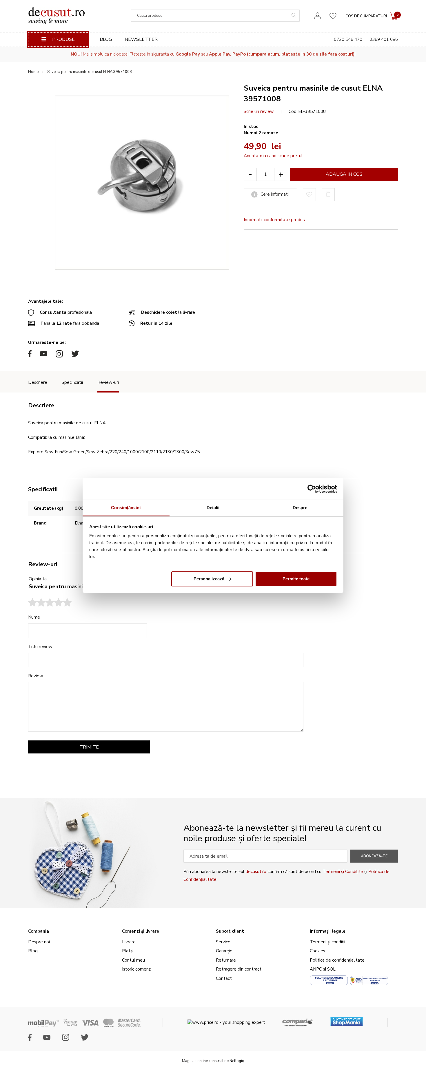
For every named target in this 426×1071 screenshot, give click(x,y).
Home (33, 71)
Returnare (226, 960)
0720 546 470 (348, 39)
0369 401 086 (383, 39)
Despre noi (39, 942)
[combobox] (215, 16)
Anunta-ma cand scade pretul (273, 156)
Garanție (224, 951)
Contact (224, 978)
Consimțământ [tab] (126, 507)
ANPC (316, 969)
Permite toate (296, 578)
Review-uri (108, 382)
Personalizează (209, 578)
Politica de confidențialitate (337, 960)
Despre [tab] (300, 507)
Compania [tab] (38, 931)
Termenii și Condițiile (343, 871)
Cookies (317, 951)
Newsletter (141, 39)
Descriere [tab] (41, 405)
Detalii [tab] (213, 507)
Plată (127, 951)
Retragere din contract (238, 969)
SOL (331, 969)
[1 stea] (32, 603)
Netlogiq (237, 1060)
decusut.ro (255, 871)
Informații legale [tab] (327, 931)
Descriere (37, 382)
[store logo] (56, 15)
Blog (106, 39)
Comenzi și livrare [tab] (140, 931)
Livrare (129, 942)
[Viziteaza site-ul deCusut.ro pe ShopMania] (346, 1019)
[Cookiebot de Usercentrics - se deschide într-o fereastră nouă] (311, 489)
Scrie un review (259, 111)
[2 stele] (36, 603)
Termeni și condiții (327, 942)
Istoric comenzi (137, 969)
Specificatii (72, 382)
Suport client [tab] (230, 931)
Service (223, 942)
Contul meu (133, 960)
